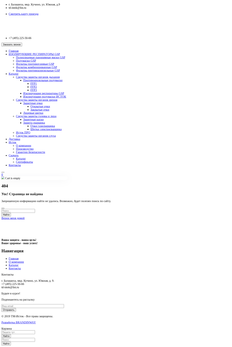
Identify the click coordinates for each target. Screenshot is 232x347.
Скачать (13, 155)
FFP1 (33, 83)
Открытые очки (40, 106)
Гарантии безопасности (30, 152)
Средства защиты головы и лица (36, 116)
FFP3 (33, 90)
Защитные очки (33, 103)
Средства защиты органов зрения (36, 99)
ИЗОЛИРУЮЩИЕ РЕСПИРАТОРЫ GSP (34, 54)
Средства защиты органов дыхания (38, 77)
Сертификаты (24, 161)
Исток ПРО (23, 132)
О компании (23, 145)
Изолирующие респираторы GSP (43, 93)
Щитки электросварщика (46, 129)
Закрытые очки (39, 109)
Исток (12, 142)
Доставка (14, 139)
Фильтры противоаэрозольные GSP (38, 70)
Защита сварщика (34, 122)
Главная (13, 50)
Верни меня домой (13, 218)
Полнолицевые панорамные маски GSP (40, 57)
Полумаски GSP (26, 60)
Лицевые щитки (33, 112)
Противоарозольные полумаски (43, 80)
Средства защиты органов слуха (36, 135)
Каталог (14, 73)
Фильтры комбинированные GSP (36, 67)
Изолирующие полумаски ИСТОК (44, 96)
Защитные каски (33, 119)
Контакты (15, 165)
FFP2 (33, 86)
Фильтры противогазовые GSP (35, 63)
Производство (25, 148)
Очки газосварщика (42, 126)
